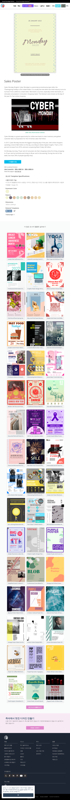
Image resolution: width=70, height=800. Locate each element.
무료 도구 (22, 762)
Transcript (9, 215)
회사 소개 (38, 745)
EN (16, 171)
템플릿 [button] (48, 6)
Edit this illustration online (35, 132)
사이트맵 (22, 765)
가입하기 (57, 6)
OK (18, 795)
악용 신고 (54, 759)
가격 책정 (6, 765)
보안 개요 (54, 756)
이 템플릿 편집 (13, 162)
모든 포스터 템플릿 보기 (35, 707)
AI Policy (54, 748)
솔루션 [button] (42, 6)
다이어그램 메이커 (9, 751)
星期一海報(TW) (19, 169)
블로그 (22, 756)
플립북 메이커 (8, 748)
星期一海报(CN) (29, 169)
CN (20, 171)
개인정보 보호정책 (57, 751)
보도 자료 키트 (40, 751)
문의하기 (38, 754)
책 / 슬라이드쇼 (24, 745)
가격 (53, 6)
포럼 (21, 751)
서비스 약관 (55, 745)
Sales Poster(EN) (9, 169)
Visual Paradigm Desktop (22, 1)
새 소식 (38, 748)
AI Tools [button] (27, 6)
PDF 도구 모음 (8, 745)
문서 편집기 (7, 756)
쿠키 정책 (19, 789)
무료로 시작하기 (35, 728)
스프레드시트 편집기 (9, 762)
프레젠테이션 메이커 (9, 759)
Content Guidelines (58, 754)
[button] (19, 5)
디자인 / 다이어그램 (25, 748)
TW (18, 171)
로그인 (63, 6)
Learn (22, 754)
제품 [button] (14, 6)
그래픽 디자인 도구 (9, 754)
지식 (21, 759)
